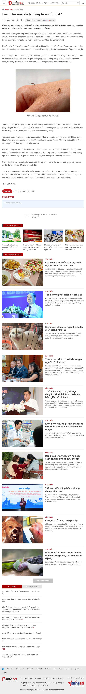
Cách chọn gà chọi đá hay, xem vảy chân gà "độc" (21, 639)
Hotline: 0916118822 (52, 3)
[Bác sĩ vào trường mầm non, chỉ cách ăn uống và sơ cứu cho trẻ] (22, 465)
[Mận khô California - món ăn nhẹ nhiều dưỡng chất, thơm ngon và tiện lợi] (22, 562)
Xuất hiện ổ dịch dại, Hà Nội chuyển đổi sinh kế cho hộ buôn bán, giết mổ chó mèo (62, 394)
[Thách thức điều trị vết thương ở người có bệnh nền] (22, 368)
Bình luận (7, 191)
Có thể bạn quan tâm (13, 225)
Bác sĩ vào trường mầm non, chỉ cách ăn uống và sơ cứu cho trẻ (62, 457)
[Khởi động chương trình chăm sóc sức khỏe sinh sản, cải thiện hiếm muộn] (22, 433)
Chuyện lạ (68, 669)
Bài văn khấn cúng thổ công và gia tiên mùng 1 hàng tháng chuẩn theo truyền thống (20, 626)
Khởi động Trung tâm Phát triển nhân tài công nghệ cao (53, 247)
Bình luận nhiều (32, 587)
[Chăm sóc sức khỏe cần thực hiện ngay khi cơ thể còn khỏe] (74, 236)
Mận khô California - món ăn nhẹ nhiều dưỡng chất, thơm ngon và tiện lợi (63, 555)
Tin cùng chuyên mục (13, 255)
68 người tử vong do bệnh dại (61, 520)
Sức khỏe (19, 9)
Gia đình (39, 669)
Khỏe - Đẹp (9, 9)
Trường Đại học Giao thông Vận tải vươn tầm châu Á (11, 247)
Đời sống (10, 669)
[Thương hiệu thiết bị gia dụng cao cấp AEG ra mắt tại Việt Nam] (32, 236)
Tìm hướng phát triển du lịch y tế (63, 294)
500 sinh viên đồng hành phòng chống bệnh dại (62, 490)
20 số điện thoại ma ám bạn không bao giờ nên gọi (21, 633)
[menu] (4, 3)
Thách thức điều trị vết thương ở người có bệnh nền (63, 361)
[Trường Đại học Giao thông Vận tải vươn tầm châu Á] (11, 236)
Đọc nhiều (12, 587)
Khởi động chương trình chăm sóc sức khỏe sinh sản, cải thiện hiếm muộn (64, 426)
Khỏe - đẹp (58, 669)
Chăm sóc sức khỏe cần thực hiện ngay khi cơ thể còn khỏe (74, 247)
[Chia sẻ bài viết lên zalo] (8, 20)
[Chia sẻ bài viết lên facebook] (4, 20)
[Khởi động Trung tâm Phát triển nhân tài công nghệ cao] (53, 236)
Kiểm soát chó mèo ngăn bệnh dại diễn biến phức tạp (64, 328)
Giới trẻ (48, 669)
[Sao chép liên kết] (17, 20)
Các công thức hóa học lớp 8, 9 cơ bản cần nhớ (20, 647)
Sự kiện (4, 672)
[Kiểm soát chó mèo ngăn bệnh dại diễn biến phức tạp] (22, 336)
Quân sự (78, 669)
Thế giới (30, 669)
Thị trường (20, 669)
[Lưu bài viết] (22, 20)
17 (21, 619)
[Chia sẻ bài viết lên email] (13, 20)
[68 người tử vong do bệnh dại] (22, 530)
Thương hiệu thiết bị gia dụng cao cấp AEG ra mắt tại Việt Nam (32, 247)
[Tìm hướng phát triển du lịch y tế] (22, 304)
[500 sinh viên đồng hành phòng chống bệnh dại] (22, 497)
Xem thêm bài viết (43, 581)
